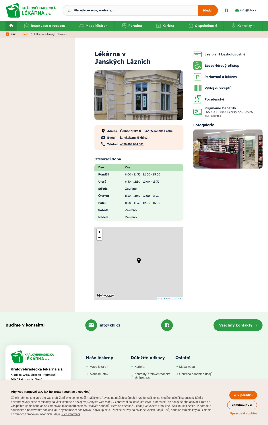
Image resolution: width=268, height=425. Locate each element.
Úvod (25, 34)
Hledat (207, 10)
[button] (243, 26)
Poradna (135, 26)
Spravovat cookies (243, 413)
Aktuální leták (99, 374)
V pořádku (244, 395)
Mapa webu (187, 366)
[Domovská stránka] (32, 356)
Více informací (70, 414)
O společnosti (206, 26)
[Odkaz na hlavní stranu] (30, 10)
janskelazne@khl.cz (133, 137)
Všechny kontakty (235, 325)
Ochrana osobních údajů (195, 374)
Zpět (13, 33)
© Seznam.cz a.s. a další (170, 298)
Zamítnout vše (242, 405)
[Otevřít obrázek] (138, 95)
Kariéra (168, 26)
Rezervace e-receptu (48, 26)
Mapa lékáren (97, 26)
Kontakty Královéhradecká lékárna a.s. (152, 375)
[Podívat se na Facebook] (226, 10)
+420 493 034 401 (132, 144)
